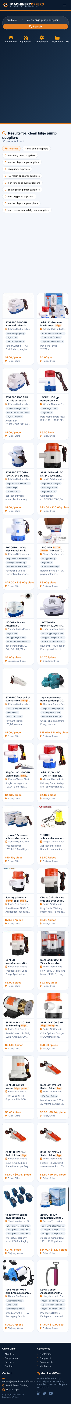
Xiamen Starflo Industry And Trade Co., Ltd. (30, 329)
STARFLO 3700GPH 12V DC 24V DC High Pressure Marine (17, 477)
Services (9, 1362)
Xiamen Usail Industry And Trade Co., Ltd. (29, 554)
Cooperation (11, 1358)
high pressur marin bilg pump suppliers (28, 210)
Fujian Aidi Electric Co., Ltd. (57, 479)
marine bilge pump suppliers (23, 203)
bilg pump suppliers (37, 148)
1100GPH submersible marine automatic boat (52, 840)
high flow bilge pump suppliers (24, 182)
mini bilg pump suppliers (21, 196)
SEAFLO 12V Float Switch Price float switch (51, 1088)
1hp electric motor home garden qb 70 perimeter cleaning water (51, 702)
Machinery (57, 41)
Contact (8, 1366)
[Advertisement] (35, 81)
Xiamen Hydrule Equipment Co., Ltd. (26, 841)
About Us (9, 1354)
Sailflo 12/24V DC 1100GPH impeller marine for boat (51, 777)
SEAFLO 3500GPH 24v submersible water (51, 963)
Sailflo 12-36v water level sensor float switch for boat (51, 327)
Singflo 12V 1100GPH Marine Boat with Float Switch (17, 777)
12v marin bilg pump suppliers (24, 175)
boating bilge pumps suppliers (24, 189)
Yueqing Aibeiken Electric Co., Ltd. (25, 1221)
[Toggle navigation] (65, 5)
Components (41, 41)
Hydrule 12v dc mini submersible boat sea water (17, 838)
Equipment (25, 41)
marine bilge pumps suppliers (23, 162)
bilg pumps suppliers (19, 169)
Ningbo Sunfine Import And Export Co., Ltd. (30, 1296)
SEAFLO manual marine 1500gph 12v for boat (17, 1088)
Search (37, 26)
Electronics (11, 41)
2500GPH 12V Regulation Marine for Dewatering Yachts (51, 1219)
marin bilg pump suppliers (21, 155)
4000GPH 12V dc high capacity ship (15, 550)
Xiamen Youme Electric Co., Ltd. (24, 779)
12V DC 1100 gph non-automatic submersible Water (52, 402)
